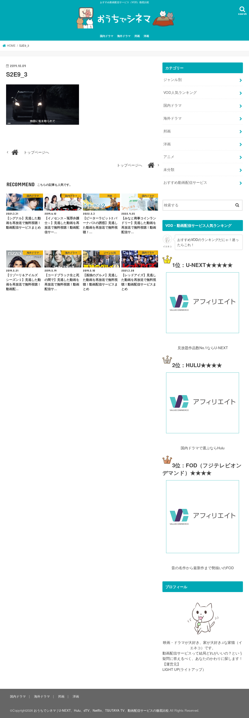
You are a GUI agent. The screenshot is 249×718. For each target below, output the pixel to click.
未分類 (168, 169)
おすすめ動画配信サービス (185, 182)
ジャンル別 (172, 79)
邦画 (137, 36)
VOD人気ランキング (180, 92)
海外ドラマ (124, 36)
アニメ (168, 156)
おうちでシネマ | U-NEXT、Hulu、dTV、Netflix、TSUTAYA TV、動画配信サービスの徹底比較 (101, 710)
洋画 (146, 36)
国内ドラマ (106, 36)
